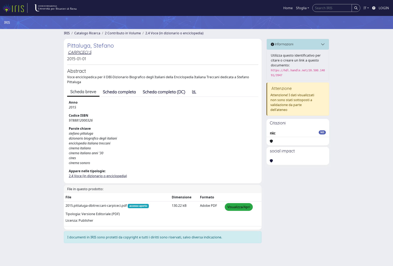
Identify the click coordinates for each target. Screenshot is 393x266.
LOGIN (384, 8)
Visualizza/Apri (238, 207)
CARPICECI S (79, 52)
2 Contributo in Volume (123, 33)
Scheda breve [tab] (83, 91)
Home (288, 8)
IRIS (67, 33)
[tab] (194, 92)
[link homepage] (14, 8)
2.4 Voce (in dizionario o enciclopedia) (174, 33)
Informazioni (283, 44)
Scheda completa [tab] (119, 91)
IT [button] (365, 8)
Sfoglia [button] (301, 8)
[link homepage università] (55, 8)
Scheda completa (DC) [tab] (164, 91)
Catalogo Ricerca (87, 33)
